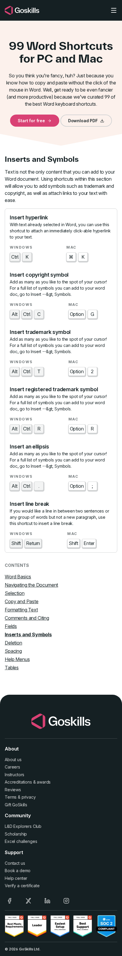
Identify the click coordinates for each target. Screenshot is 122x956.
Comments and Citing (27, 618)
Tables (12, 667)
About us (13, 759)
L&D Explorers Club (23, 826)
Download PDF (83, 120)
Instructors (14, 774)
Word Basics (18, 577)
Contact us (15, 863)
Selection (15, 593)
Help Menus (17, 659)
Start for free (31, 120)
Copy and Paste (21, 601)
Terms (11, 797)
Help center (16, 878)
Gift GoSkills (16, 804)
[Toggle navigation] (113, 10)
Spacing (13, 651)
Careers (12, 766)
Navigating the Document (31, 585)
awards (44, 781)
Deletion (13, 643)
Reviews (13, 789)
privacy (29, 797)
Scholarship (16, 833)
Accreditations (18, 781)
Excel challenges (21, 841)
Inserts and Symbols (28, 634)
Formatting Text (21, 610)
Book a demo (17, 870)
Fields (11, 626)
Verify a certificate (22, 885)
